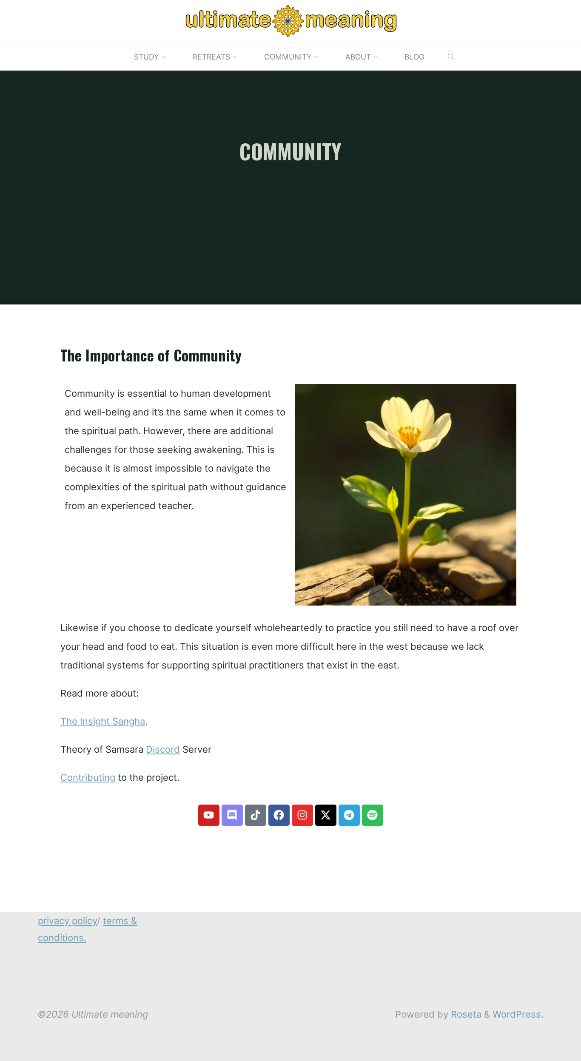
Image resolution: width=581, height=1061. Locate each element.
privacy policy (67, 920)
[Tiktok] (255, 815)
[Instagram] (302, 815)
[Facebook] (279, 815)
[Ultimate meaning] (290, 20)
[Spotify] (372, 815)
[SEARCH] (450, 57)
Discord (163, 749)
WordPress (517, 1014)
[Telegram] (349, 815)
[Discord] (232, 815)
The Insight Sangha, (104, 721)
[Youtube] (208, 815)
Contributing (87, 777)
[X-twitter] (325, 815)
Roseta (464, 1014)
